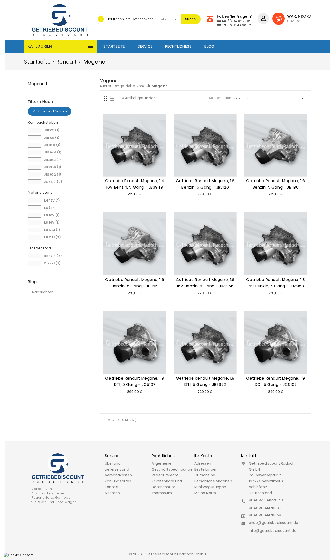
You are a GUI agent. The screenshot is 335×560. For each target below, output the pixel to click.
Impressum (162, 492)
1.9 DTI (52, 237)
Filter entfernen (49, 111)
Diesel (52, 263)
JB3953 (52, 159)
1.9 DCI (52, 230)
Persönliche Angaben (213, 481)
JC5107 (53, 181)
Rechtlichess (178, 46)
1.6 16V (52, 215)
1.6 (49, 207)
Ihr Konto (203, 455)
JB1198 (51, 137)
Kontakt (112, 486)
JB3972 (52, 174)
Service (145, 46)
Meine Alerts (205, 492)
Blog (209, 46)
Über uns (112, 463)
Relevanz (270, 98)
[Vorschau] (140, 166)
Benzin (53, 256)
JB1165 (51, 130)
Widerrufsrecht (165, 475)
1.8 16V (52, 222)
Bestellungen (206, 469)
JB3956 (52, 167)
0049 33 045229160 (235, 20)
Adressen (202, 463)
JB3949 (52, 152)
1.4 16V (52, 200)
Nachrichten (42, 292)
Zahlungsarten (118, 481)
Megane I (37, 84)
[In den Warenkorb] (129, 166)
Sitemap (112, 492)
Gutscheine (204, 475)
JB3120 (52, 145)
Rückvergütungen (210, 486)
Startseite (114, 46)
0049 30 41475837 (234, 25)
